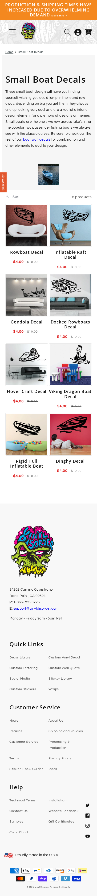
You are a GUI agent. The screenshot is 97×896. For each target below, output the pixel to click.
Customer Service (24, 741)
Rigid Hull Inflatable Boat (26, 464)
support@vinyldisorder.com (36, 608)
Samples (16, 821)
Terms (14, 758)
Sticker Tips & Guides (26, 769)
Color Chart (18, 832)
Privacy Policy (59, 758)
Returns (15, 731)
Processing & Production (58, 744)
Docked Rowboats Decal (70, 324)
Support (3, 182)
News (13, 720)
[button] (67, 32)
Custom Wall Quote (64, 668)
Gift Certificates (61, 821)
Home (9, 52)
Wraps (53, 689)
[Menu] (12, 32)
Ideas (52, 769)
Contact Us (18, 811)
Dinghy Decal (70, 461)
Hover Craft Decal (26, 391)
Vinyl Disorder (42, 887)
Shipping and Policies (65, 731)
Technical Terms (22, 800)
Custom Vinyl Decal (64, 657)
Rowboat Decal (26, 252)
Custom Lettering (23, 668)
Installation (57, 800)
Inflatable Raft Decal (70, 255)
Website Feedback (63, 811)
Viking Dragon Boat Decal (70, 394)
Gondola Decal (27, 322)
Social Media (19, 678)
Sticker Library (60, 678)
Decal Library (20, 657)
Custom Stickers (22, 689)
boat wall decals (37, 139)
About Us (55, 720)
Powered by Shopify (60, 887)
